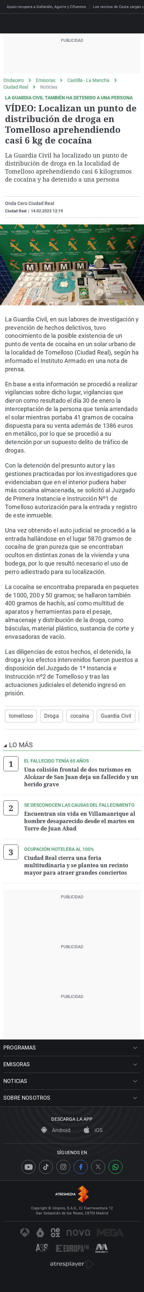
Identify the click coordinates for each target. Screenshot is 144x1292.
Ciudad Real (15, 87)
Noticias (48, 87)
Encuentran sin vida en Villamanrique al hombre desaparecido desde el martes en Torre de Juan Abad (79, 821)
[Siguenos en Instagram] (63, 1167)
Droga (51, 716)
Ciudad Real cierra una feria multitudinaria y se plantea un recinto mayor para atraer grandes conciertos (76, 865)
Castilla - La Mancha (88, 80)
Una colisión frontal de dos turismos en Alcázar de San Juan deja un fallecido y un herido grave (81, 777)
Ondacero (13, 80)
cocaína (79, 716)
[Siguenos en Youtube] (28, 1167)
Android (60, 1130)
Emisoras (45, 80)
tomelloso (21, 716)
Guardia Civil (116, 716)
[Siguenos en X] (98, 1167)
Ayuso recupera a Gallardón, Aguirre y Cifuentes (46, 7)
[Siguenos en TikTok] (46, 1167)
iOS (98, 1130)
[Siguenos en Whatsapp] (116, 1167)
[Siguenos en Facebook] (81, 1167)
